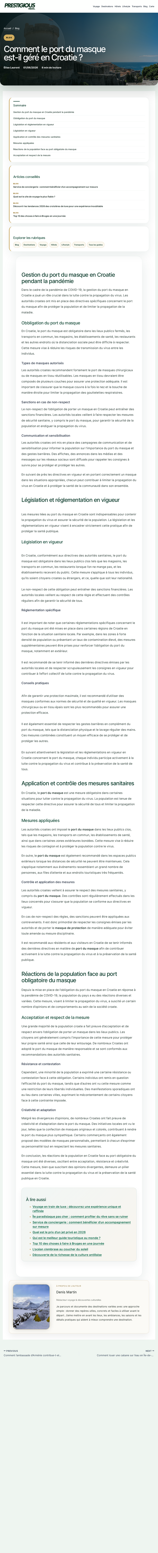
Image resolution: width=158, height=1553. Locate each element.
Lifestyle (126, 6)
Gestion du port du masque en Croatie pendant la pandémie (43, 112)
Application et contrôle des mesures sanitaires (36, 136)
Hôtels (118, 6)
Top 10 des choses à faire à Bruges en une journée (68, 1243)
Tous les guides (96, 245)
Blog (145, 6)
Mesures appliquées (23, 143)
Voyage (96, 6)
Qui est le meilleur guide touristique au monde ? (66, 1238)
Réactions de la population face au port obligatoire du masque (44, 149)
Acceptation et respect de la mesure (31, 155)
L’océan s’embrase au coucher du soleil (60, 1249)
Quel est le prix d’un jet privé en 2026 (59, 1232)
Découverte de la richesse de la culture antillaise (67, 1255)
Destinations (107, 6)
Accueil (7, 28)
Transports (137, 6)
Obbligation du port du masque (29, 118)
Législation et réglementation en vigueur (33, 124)
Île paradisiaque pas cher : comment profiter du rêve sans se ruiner (80, 1216)
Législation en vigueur (24, 130)
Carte (151, 6)
